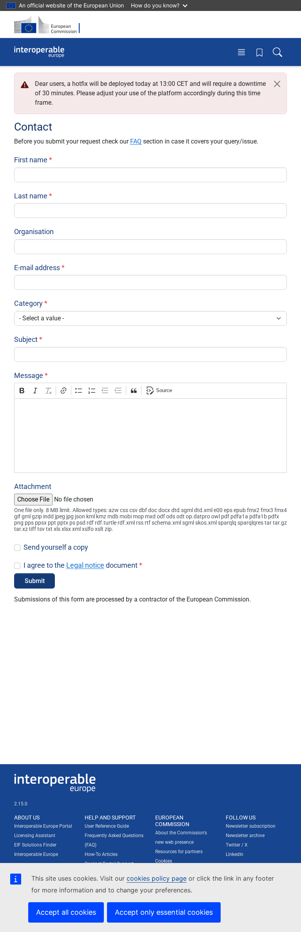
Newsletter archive (245, 835)
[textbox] (150, 435)
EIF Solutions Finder (35, 845)
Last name (30, 196)
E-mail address (37, 267)
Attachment (32, 486)
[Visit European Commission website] (49, 24)
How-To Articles (101, 854)
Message (28, 375)
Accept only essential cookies (164, 912)
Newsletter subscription (251, 826)
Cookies (163, 861)
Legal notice (85, 565)
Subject (26, 339)
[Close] (277, 84)
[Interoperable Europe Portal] (39, 52)
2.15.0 (20, 804)
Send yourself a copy (56, 547)
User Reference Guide (107, 826)
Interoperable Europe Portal (43, 826)
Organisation (34, 231)
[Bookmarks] (259, 52)
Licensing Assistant (34, 835)
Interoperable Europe (36, 854)
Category (28, 303)
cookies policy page (157, 878)
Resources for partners (179, 851)
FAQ (135, 141)
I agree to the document (81, 565)
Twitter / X (237, 845)
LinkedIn (234, 854)
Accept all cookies (66, 912)
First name (30, 160)
